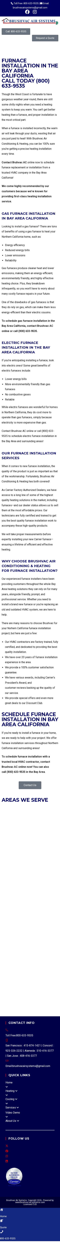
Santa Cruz (33, 932)
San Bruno (24, 871)
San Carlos (37, 871)
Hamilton (7, 989)
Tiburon (31, 851)
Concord (38, 820)
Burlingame (19, 856)
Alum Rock (23, 927)
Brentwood (17, 820)
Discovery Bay (31, 937)
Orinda (14, 830)
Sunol (52, 922)
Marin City (40, 999)
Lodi (54, 958)
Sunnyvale (18, 897)
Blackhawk (8, 902)
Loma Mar (29, 912)
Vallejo (44, 932)
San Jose (36, 892)
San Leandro (35, 815)
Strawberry (47, 973)
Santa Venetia (24, 999)
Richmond (8, 835)
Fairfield (6, 943)
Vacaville (42, 943)
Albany (16, 805)
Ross (37, 845)
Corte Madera (39, 840)
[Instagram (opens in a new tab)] (34, 12)
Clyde (38, 902)
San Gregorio (48, 917)
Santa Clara (49, 892)
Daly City (39, 856)
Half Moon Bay (29, 861)
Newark (40, 810)
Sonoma (21, 958)
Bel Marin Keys (20, 984)
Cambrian (35, 927)
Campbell (44, 876)
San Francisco (10, 840)
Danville (49, 820)
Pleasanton (20, 815)
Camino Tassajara (25, 902)
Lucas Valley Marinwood (42, 994)
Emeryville (46, 805)
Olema (16, 989)
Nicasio (6, 984)
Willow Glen (48, 927)
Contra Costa (50, 902)
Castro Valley (30, 922)
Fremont (7, 810)
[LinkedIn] (7, 1161)
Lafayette (27, 825)
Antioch (6, 820)
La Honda (17, 912)
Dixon (53, 937)
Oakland (49, 810)
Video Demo (13, 1112)
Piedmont (8, 815)
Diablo (5, 907)
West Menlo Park (12, 922)
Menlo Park (8, 866)
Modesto (7, 963)
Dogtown (51, 963)
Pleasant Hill (45, 830)
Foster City (13, 861)
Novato (29, 845)
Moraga (48, 825)
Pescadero (33, 917)
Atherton (41, 851)
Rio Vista (17, 943)
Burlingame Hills (42, 907)
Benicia (45, 937)
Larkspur (7, 845)
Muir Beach (42, 978)
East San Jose (10, 932)
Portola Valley (43, 866)
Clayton (29, 820)
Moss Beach (19, 917)
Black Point (36, 984)
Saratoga (7, 897)
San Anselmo (48, 845)
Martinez (38, 825)
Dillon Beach (38, 963)
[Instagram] (7, 1156)
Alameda (7, 805)
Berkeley (26, 805)
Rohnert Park (21, 953)
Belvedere (24, 840)
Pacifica (30, 866)
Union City (48, 815)
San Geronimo (18, 994)
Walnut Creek (47, 835)
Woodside (32, 876)
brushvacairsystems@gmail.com (31, 1066)
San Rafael (8, 851)
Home (9, 1082)
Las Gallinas (9, 999)
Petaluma (7, 953)
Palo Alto (24, 892)
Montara (6, 917)
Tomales (15, 1004)
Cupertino (7, 881)
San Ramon (32, 835)
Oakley (6, 830)
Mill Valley (18, 845)
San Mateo (50, 871)
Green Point (50, 984)
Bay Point (26, 907)
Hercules (15, 825)
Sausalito (20, 851)
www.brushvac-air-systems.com (30, 1202)
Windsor (31, 958)
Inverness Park (23, 968)
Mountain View (10, 892)
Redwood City (10, 871)
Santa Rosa (35, 953)
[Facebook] (7, 1151)
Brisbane (7, 856)
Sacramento (44, 958)
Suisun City (30, 943)
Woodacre (26, 1004)
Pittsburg (32, 830)
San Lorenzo (9, 927)
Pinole (22, 830)
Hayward (17, 810)
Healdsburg (9, 958)
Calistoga (27, 948)
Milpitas (14, 886)
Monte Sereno (27, 886)
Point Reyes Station (32, 989)
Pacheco (15, 907)
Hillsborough (47, 861)
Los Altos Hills (41, 881)
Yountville (51, 948)
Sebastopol (49, 953)
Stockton (18, 963)
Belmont (51, 851)
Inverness (7, 968)
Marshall (36, 973)
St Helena (39, 948)
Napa (26, 963)
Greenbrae (24, 973)
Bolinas (18, 937)
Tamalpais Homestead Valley (19, 978)
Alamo (28, 897)
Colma (30, 856)
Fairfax (52, 840)
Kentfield (38, 968)
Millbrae (20, 866)
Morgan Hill (43, 886)
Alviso (22, 932)
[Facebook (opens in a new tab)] (27, 12)
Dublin (36, 805)
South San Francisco (13, 876)
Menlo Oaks (43, 912)
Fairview (43, 922)
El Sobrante (48, 897)
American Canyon (12, 948)
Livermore (29, 810)
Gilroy (17, 881)
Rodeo (37, 897)
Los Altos (27, 881)
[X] (7, 1145)
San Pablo (20, 835)
